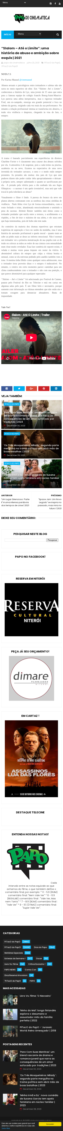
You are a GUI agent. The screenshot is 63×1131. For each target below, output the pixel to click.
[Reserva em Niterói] (31, 635)
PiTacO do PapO (52, 62)
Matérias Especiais (14, 953)
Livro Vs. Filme (11, 964)
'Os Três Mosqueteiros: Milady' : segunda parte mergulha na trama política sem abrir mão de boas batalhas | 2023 (31, 448)
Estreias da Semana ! (15, 958)
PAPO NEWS (10, 969)
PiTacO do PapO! (10, 66)
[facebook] (55, 3)
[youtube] (60, 3)
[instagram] (51, 3)
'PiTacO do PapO (13, 981)
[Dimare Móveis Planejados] (31, 700)
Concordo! (50, 1124)
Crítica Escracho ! (36, 964)
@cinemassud (25, 80)
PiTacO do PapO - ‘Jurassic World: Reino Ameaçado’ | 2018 (38, 1029)
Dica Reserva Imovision (16, 975)
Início (7, 34)
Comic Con (30, 969)
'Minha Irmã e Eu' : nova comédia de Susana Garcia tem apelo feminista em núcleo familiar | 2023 (31, 478)
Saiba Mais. (6, 1128)
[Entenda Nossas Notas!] (28, 882)
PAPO (32, 981)
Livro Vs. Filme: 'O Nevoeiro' (35, 995)
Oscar (39, 958)
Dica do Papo (40, 947)
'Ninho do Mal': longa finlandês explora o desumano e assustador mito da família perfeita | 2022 (38, 1015)
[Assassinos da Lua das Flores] (31, 796)
